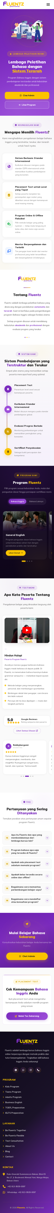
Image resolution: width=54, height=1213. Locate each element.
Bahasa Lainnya (36, 501)
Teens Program (13, 1092)
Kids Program (12, 1086)
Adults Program (13, 1097)
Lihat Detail (14, 553)
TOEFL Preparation (15, 1107)
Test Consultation (14, 1141)
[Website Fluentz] (16, 1070)
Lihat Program (29, 105)
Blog (7, 1151)
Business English (13, 1102)
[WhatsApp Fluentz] (23, 1070)
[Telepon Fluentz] (38, 1070)
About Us (10, 1146)
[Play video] (27, 630)
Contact (9, 1156)
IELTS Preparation (14, 1113)
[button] (24, 561)
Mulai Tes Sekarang (28, 1016)
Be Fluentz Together (15, 1130)
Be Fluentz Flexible (14, 1135)
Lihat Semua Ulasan (25, 731)
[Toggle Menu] (48, 4)
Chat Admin (28, 95)
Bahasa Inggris (17, 501)
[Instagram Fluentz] (31, 1070)
